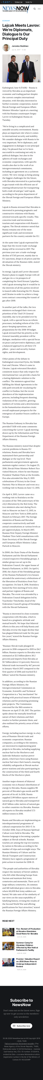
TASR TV (28, 2)
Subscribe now (23, 1026)
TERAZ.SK (18, 2)
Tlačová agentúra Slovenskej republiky (20, 1044)
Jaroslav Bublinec (20, 46)
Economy (6, 21)
